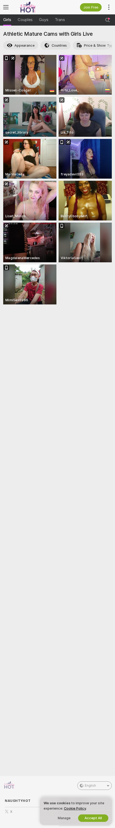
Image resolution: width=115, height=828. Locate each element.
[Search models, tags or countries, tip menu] (107, 20)
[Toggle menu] (6, 7)
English (90, 785)
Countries (59, 45)
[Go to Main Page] (34, 7)
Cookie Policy (75, 808)
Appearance (24, 45)
